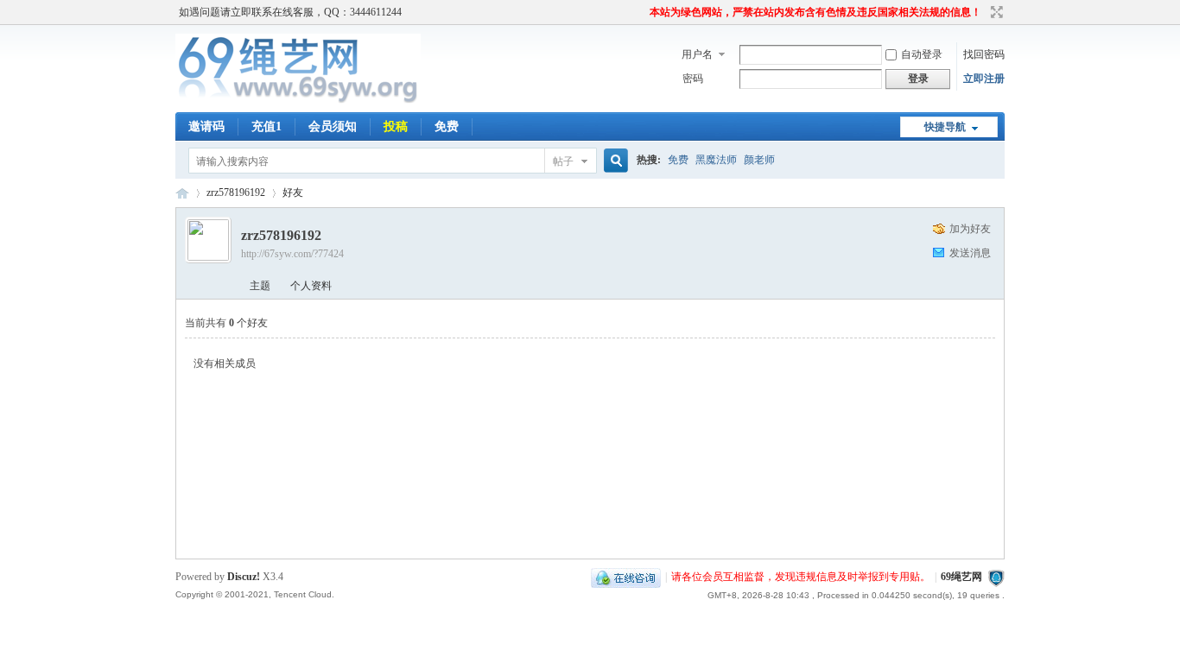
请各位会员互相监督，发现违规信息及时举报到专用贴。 (800, 577)
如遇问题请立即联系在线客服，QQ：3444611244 (290, 12)
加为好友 (970, 229)
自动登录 (921, 54)
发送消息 (970, 253)
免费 (447, 126)
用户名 (697, 54)
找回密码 (984, 54)
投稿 (396, 126)
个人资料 (311, 286)
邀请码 (206, 126)
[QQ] (626, 577)
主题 (260, 286)
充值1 (266, 126)
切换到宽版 (995, 12)
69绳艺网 (182, 192)
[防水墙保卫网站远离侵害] (996, 577)
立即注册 (984, 79)
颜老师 (759, 160)
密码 (692, 79)
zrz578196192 (235, 192)
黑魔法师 (716, 160)
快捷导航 (945, 127)
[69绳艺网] (298, 102)
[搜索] (613, 161)
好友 (292, 192)
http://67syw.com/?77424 (292, 254)
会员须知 (332, 126)
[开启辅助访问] (642, 12)
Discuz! (243, 577)
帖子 (563, 161)
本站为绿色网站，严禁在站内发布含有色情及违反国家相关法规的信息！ (815, 12)
